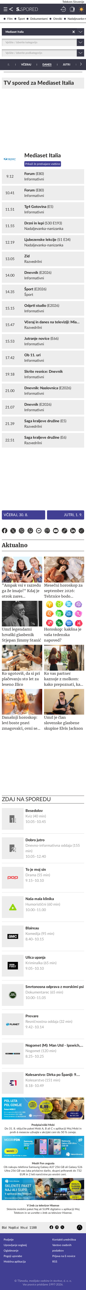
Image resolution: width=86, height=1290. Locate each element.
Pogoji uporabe (13, 1256)
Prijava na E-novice (63, 1256)
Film (10, 18)
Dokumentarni (39, 18)
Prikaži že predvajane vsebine (42, 164)
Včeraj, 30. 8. (16, 515)
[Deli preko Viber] (21, 531)
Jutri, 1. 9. (73, 515)
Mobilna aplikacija (15, 1261)
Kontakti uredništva (64, 1239)
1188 (33, 1227)
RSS (54, 1261)
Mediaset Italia (42, 155)
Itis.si (24, 1227)
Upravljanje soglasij (15, 1245)
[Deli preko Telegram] (81, 531)
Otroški (57, 18)
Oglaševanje (11, 1250)
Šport (21, 18)
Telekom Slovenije (73, 1)
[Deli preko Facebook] (4, 531)
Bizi (4, 1227)
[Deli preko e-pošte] (55, 531)
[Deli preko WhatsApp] (30, 531)
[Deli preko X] (13, 531)
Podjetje (9, 1239)
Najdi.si (13, 1227)
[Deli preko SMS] (47, 531)
